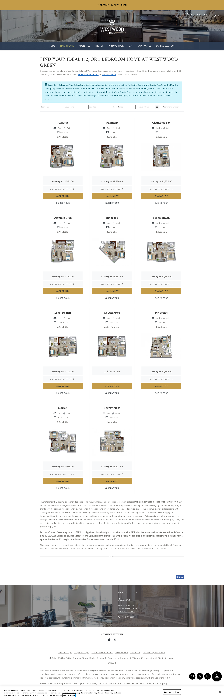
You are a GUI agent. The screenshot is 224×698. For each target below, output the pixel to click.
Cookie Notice (69, 695)
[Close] (220, 692)
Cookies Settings (171, 692)
